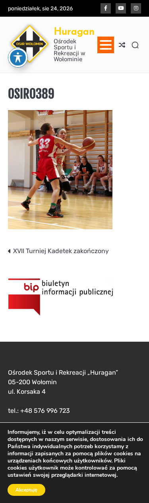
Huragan (74, 31)
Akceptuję (26, 490)
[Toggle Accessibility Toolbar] (17, 57)
